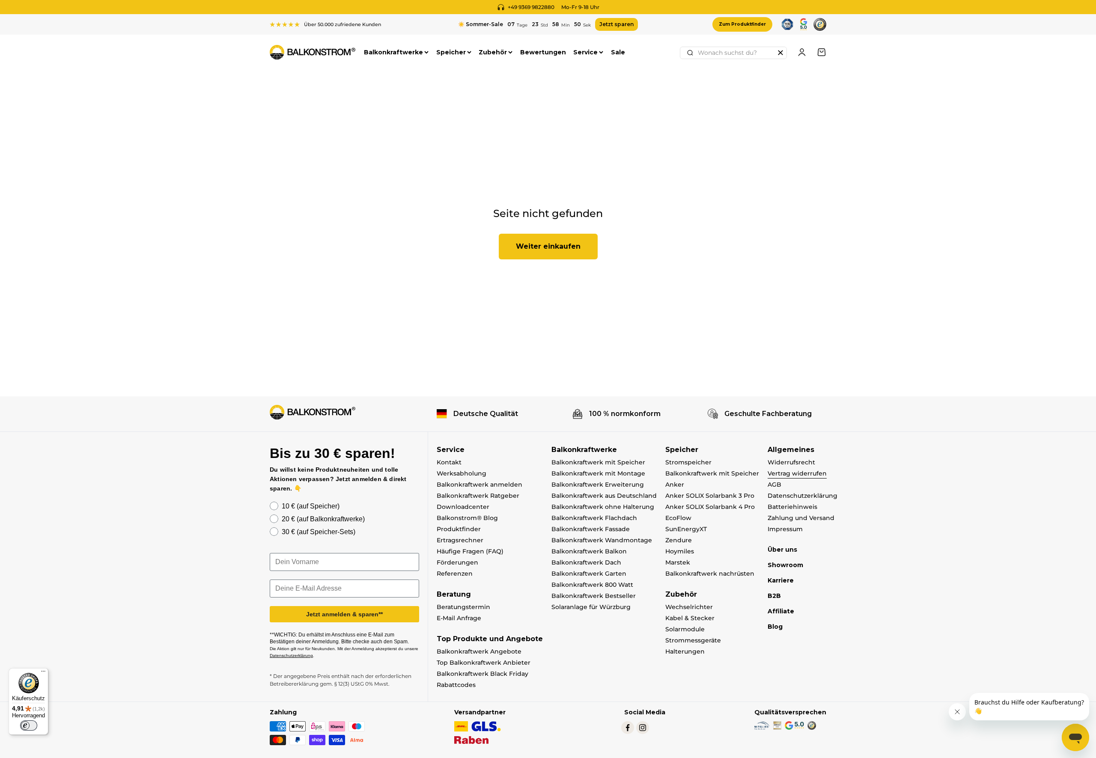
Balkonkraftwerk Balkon (589, 551)
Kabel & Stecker (690, 618)
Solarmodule (685, 629)
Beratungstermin (463, 607)
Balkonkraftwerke (393, 52)
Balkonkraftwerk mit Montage (598, 473)
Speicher (451, 52)
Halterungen (685, 651)
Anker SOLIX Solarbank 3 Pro (709, 495)
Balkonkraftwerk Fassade (590, 529)
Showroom (785, 565)
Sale (618, 52)
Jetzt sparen (616, 24)
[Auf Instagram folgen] (642, 727)
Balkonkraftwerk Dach (586, 562)
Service (585, 52)
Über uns (782, 549)
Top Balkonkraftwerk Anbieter (483, 662)
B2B (774, 596)
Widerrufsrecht (791, 462)
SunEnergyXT (686, 529)
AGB (774, 484)
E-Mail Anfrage (459, 618)
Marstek (677, 562)
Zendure (678, 540)
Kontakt (449, 462)
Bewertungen (543, 52)
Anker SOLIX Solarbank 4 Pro (710, 507)
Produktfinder (459, 529)
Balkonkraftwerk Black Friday (482, 674)
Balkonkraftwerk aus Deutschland (604, 495)
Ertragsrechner (460, 540)
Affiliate (781, 611)
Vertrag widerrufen (797, 473)
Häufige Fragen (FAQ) (470, 551)
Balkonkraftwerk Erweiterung (597, 484)
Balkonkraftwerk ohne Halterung (602, 507)
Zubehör (493, 52)
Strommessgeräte (693, 640)
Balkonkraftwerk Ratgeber (478, 495)
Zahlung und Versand (801, 518)
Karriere (781, 580)
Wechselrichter (689, 607)
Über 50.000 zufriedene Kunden (342, 24)
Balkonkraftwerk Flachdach (594, 518)
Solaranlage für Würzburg (591, 607)
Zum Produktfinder (742, 24)
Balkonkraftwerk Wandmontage (601, 540)
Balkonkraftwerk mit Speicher (598, 462)
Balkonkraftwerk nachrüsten (709, 573)
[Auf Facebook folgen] (627, 727)
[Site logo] (312, 412)
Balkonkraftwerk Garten (588, 573)
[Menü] (43, 673)
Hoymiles (679, 551)
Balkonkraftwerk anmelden (479, 484)
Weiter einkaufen (548, 246)
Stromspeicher (688, 462)
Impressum (785, 529)
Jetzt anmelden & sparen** (344, 614)
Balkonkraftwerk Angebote (479, 651)
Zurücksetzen (780, 52)
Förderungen (457, 562)
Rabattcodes (456, 685)
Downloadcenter (463, 507)
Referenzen (455, 573)
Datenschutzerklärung (802, 495)
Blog (775, 626)
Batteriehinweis (792, 507)
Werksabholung (461, 473)
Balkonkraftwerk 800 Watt (592, 585)
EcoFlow (678, 518)
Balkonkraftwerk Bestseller (593, 596)
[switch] (28, 725)
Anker (674, 484)
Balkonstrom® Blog (467, 518)
